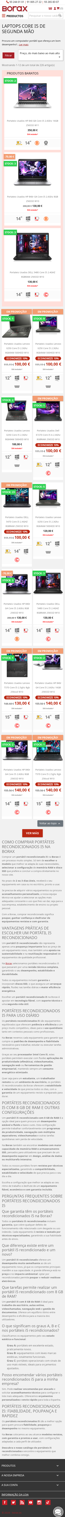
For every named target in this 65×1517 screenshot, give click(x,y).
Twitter (13, 1502)
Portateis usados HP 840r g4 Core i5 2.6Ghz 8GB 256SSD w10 (17, 608)
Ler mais (23, 44)
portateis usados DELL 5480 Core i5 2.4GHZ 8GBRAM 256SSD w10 (48, 608)
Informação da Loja (15, 1494)
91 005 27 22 (34, 2)
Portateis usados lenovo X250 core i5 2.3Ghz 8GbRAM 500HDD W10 (17, 348)
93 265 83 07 (51, 2)
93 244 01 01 (16, 2)
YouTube (30, 1502)
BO (14, 8)
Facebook (4, 1502)
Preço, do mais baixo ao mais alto (40, 55)
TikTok (47, 1502)
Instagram (39, 1502)
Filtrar (8, 55)
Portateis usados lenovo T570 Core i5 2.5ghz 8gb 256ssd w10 (17, 687)
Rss (22, 1502)
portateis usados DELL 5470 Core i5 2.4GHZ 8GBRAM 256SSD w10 (17, 522)
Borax (9, 963)
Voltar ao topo (50, 823)
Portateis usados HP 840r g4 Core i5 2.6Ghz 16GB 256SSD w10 (48, 687)
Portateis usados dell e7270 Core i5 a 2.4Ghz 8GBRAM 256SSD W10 (48, 435)
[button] (12, 15)
